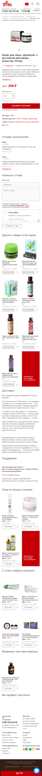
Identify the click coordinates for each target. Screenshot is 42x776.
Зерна (7, 4)
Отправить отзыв (11, 226)
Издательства (27, 737)
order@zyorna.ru (14, 475)
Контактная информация (31, 723)
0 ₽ (27, 4)
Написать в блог (7, 740)
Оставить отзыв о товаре (10, 737)
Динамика (16, 766)
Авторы (25, 735)
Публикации (26, 742)
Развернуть (6, 79)
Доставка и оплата (29, 721)
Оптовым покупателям (30, 726)
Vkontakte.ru (6, 753)
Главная (5, 16)
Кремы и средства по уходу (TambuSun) (23, 122)
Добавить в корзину (21, 106)
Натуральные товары (17, 16)
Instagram (5, 751)
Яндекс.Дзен (6, 748)
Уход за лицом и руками (19, 18)
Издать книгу (6, 735)
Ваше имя (5, 180)
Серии (25, 740)
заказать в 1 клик (11, 110)
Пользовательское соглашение (21, 763)
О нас (24, 728)
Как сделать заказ (29, 718)
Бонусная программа (9, 742)
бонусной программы (21, 207)
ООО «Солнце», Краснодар (26, 119)
